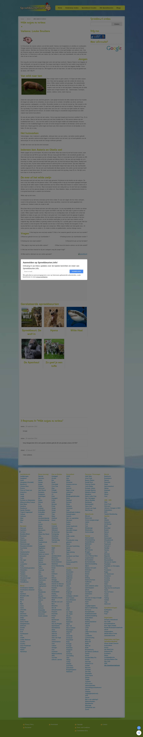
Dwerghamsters (25, 623)
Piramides (55, 613)
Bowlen (106, 530)
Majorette (107, 556)
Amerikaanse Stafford (26, 588)
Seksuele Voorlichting (72, 546)
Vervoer (87, 689)
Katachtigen (41, 496)
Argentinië (69, 576)
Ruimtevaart (55, 619)
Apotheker (23, 530)
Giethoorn (54, 574)
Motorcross (107, 558)
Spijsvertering (70, 552)
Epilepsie (69, 506)
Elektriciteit (88, 518)
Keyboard (107, 490)
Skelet (68, 548)
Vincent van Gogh (90, 508)
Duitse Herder (24, 621)
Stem (68, 554)
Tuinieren (88, 681)
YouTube (54, 657)
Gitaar (106, 484)
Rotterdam (69, 648)
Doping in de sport (90, 568)
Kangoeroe (41, 494)
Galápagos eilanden (72, 596)
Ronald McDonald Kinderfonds (113, 627)
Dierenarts (23, 540)
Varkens (40, 600)
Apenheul (23, 594)
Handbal (106, 548)
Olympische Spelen (110, 562)
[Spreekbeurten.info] (31, 7)
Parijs (68, 642)
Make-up (87, 639)
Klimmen (107, 554)
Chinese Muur (24, 486)
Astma (68, 486)
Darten (106, 534)
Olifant (40, 532)
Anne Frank (88, 478)
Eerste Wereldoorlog (58, 566)
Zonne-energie (89, 532)
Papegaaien (41, 546)
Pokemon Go (89, 663)
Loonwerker (23, 564)
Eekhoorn (23, 625)
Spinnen (40, 562)
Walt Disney (88, 510)
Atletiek (106, 520)
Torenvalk (41, 570)
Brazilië (68, 582)
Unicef (106, 629)
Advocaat (23, 528)
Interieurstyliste (25, 552)
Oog (67, 534)
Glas (53, 576)
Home (60, 8)
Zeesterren (41, 614)
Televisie (54, 633)
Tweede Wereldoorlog (110, 514)
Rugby (106, 572)
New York (69, 626)
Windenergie (89, 528)
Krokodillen (41, 510)
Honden (40, 482)
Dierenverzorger (25, 544)
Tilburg (68, 659)
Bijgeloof (87, 548)
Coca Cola (55, 486)
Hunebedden (55, 582)
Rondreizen (23, 508)
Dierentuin (23, 613)
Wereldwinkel (89, 703)
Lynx (39, 522)
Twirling (106, 598)
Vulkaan (22, 514)
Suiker (53, 512)
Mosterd (54, 504)
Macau (68, 616)
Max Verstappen (90, 498)
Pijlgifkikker (41, 548)
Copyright (79, 724)
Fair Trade (107, 621)
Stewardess (23, 570)
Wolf (39, 602)
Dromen (87, 572)
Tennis (106, 590)
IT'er (21, 550)
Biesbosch (23, 484)
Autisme (68, 488)
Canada (68, 584)
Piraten (54, 615)
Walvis (40, 590)
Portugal (68, 644)
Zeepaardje (41, 610)
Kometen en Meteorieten (27, 500)
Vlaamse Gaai (42, 578)
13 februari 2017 (30, 450)
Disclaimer (28, 727)
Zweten (68, 564)
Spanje (68, 651)
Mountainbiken (108, 560)
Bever (22, 600)
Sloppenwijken (108, 631)
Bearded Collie (24, 596)
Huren (87, 602)
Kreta (68, 610)
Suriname (69, 653)
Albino (68, 480)
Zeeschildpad (42, 612)
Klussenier (23, 556)
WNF (105, 663)
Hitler (105, 502)
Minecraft (88, 641)
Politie (22, 566)
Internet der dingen (57, 586)
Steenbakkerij (56, 627)
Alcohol (54, 478)
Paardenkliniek (42, 542)
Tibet (67, 657)
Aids (67, 478)
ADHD (68, 476)
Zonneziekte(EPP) (71, 562)
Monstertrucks (89, 649)
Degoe (22, 612)
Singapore (69, 650)
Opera (106, 492)
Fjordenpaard (24, 633)
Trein (53, 643)
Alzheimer (69, 482)
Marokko (69, 618)
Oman (68, 634)
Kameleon (41, 492)
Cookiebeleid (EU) (82, 730)
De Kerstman (56, 532)
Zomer (87, 709)
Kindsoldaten (89, 617)
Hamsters (41, 478)
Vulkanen (23, 516)
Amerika (68, 570)
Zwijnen (40, 576)
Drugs (87, 576)
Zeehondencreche (109, 635)
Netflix (87, 643)
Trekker (54, 645)
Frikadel (54, 490)
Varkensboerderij (90, 685)
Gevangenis (88, 592)
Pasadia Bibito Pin (90, 657)
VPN (86, 695)
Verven (87, 697)
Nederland (69, 622)
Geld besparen (89, 588)
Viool (105, 496)
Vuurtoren (54, 651)
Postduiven (41, 552)
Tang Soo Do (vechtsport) (112, 588)
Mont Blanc (23, 504)
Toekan (40, 568)
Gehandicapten (70, 514)
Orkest (106, 494)
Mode (53, 600)
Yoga (105, 602)
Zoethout (54, 518)
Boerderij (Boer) (25, 534)
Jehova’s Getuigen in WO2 (112, 508)
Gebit (68, 510)
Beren (22, 598)
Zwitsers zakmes (57, 659)
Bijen (21, 604)
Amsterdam (69, 572)
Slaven (54, 621)
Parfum (87, 653)
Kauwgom (55, 498)
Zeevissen (107, 604)
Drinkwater (88, 570)
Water (53, 516)
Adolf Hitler (88, 476)
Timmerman (23, 576)
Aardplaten (23, 478)
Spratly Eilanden (25, 510)
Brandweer (23, 536)
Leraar (22, 562)
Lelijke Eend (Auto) (91, 631)
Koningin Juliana (90, 488)
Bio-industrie (89, 550)
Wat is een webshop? (91, 699)
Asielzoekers (108, 645)
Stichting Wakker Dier (110, 659)
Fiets (53, 570)
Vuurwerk (54, 542)
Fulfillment (88, 582)
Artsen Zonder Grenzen (111, 643)
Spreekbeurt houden (89, 8)
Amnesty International (111, 619)
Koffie (53, 500)
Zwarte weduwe (43, 616)
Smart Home (89, 675)
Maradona (88, 494)
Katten (40, 500)
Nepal (68, 624)
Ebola (68, 504)
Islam (86, 604)
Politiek (87, 665)
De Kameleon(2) (90, 562)
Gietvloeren (88, 594)
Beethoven (107, 476)
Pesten (87, 659)
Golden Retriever (25, 639)
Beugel (68, 494)
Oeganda (69, 632)
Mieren (40, 526)
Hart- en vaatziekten (72, 518)
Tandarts (22, 572)
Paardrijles (107, 564)
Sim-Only (88, 671)
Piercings (88, 661)
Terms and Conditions (83, 727)
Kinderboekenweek (91, 613)
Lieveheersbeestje (43, 518)
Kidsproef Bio (108, 651)
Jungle (22, 496)
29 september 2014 (31, 426)
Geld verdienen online (91, 586)
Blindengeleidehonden (72, 496)
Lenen (87, 627)
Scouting (107, 578)
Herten (40, 480)
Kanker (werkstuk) (71, 526)
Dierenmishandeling (91, 564)
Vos (39, 588)
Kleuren (87, 623)
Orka (39, 536)
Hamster (40, 476)
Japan (68, 608)
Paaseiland (69, 640)
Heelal (22, 494)
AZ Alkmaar (107, 524)
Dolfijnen (22, 619)
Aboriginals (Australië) (26, 482)
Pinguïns (41, 550)
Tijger (40, 566)
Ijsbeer (40, 484)
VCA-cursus (88, 683)
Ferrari (53, 568)
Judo (105, 552)
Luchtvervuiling (89, 637)
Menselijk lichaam (71, 530)
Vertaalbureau (24, 582)
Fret (21, 635)
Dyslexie (69, 502)
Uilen (39, 572)
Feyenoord (107, 544)
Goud (86, 596)
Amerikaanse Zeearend (27, 590)
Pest (67, 538)
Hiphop (106, 488)
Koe (39, 504)
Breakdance (107, 478)
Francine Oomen (90, 484)
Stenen (87, 677)
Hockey (106, 550)
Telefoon (54, 631)
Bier (53, 480)
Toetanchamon (56, 641)
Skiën (106, 584)
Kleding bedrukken (90, 621)
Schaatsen (107, 576)
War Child (107, 661)
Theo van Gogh (56, 637)
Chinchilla (23, 610)
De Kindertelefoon (109, 623)
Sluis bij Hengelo (57, 623)
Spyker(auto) (55, 625)
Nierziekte (69, 532)
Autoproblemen (89, 542)
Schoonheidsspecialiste (27, 568)
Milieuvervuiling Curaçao (27, 502)
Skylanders (88, 673)
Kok (21, 558)
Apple (53, 548)
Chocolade (55, 484)
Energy (106, 612)
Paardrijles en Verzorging (111, 566)
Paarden (40, 538)
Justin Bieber (89, 486)
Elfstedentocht (108, 540)
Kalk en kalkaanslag (91, 608)
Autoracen (107, 522)
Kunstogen (69, 528)
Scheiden (88, 669)
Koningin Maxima (90, 490)
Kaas (53, 496)
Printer (87, 655)
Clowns (22, 538)
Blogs (119, 8)
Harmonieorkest (109, 486)
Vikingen (54, 647)
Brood (53, 482)
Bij (21, 602)
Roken (68, 544)
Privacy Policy (29, 724)
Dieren (29, 19)
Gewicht (68, 516)
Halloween (55, 528)
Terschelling (69, 655)
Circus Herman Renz (91, 556)
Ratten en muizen (43, 554)
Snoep (53, 508)
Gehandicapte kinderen (73, 512)
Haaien (22, 649)
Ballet (106, 526)
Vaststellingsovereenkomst (93, 687)
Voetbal (106, 600)
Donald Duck (89, 482)
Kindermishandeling (91, 615)
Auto (53, 550)
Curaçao (68, 588)
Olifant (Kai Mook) (43, 534)
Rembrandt (88, 502)
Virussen (69, 560)
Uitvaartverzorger (25, 578)
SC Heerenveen (109, 574)
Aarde (22, 480)
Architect (23, 532)
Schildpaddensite (109, 657)
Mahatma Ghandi (90, 492)
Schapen (41, 558)
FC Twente (107, 542)
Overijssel (69, 638)
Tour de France (108, 592)
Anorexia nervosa (71, 484)
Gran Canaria (70, 598)
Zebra (40, 604)
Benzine (87, 546)
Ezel (21, 631)
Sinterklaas (55, 536)
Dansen (106, 480)
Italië (67, 604)
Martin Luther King (90, 496)
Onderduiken (108, 510)
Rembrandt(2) (89, 504)
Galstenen (69, 508)
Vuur (53, 649)
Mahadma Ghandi (57, 598)
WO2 (105, 512)
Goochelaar (23, 548)
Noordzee (23, 506)
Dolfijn (22, 617)
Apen (21, 592)
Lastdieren (41, 514)
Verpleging (23, 580)
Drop (53, 488)
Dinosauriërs (24, 615)
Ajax (105, 518)
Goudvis (22, 641)
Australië (69, 580)
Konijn (40, 506)
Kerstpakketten (89, 612)
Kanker (68, 522)
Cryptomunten (89, 558)
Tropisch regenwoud (26, 512)
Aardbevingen (24, 476)
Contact (105, 724)
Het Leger (23, 560)
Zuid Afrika (69, 665)
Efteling (87, 578)
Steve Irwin (88, 506)
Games (87, 584)
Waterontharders (90, 701)
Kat (39, 498)
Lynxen (40, 524)
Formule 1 (107, 546)
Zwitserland (69, 667)
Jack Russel (42, 490)
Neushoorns (41, 530)
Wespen (40, 596)
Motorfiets (55, 606)
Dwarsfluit (107, 482)
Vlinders (40, 582)
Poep (53, 617)
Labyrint (87, 625)
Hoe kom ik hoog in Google (93, 598)
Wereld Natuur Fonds (110, 633)
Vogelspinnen (42, 586)
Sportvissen (107, 586)
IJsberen (40, 486)
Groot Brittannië (71, 600)
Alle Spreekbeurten (106, 8)
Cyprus (68, 590)
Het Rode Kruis (108, 649)
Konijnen (40, 508)
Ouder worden (70, 536)
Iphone (87, 590)
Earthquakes (108, 610)
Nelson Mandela (90, 500)
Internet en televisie (58, 584)
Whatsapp (88, 705)
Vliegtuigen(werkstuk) (91, 693)
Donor (68, 498)
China (68, 586)
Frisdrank (54, 492)
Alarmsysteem (89, 538)
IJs (52, 494)
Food (105, 613)
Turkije (68, 661)
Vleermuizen (42, 580)
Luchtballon (88, 635)
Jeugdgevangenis (90, 606)
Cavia (22, 606)
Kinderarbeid (55, 592)
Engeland (69, 592)
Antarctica (69, 574)
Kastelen (54, 588)
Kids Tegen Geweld (110, 625)
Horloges (54, 580)
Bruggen (87, 552)
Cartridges (88, 554)
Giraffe (22, 637)
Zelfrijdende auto (90, 707)
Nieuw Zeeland (70, 628)
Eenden (22, 627)
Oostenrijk (69, 636)
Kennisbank (54, 724)
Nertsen (40, 528)
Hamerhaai (23, 651)
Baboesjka (88, 544)
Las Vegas (69, 612)
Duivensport (107, 538)
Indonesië (69, 602)
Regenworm (41, 556)
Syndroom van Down (72, 556)
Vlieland (68, 663)
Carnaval (54, 526)
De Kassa (88, 610)
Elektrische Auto (90, 580)
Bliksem (87, 516)
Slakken (40, 560)
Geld (53, 572)
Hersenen (69, 520)
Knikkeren (55, 596)
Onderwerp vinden (72, 8)
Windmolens (89, 530)
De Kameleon (89, 560)
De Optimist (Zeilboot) (91, 651)
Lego (86, 629)
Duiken (106, 536)
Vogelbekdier (42, 584)
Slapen (68, 550)
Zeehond (40, 606)
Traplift (87, 679)
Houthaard (88, 600)
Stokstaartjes (42, 564)
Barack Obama (89, 480)
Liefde (87, 633)
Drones (87, 574)
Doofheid (69, 500)
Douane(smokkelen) (26, 546)
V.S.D (68, 558)
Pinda (53, 506)
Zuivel (53, 520)
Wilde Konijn (42, 598)
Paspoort (54, 612)
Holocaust (107, 506)
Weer (21, 518)
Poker (106, 568)
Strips (53, 629)
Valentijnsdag (56, 540)
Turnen (106, 594)
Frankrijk (69, 594)
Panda (40, 544)
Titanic (54, 639)
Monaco (68, 620)
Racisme (87, 667)
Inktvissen (41, 488)
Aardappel (55, 476)
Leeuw (40, 516)
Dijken (87, 566)
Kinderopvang (24, 554)
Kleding (54, 594)
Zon (21, 522)
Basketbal (107, 528)
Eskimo (22, 488)
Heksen (54, 578)
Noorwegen (69, 630)
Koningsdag (55, 534)
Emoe (22, 629)
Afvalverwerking (90, 540)
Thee (53, 514)
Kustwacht (107, 653)
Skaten (106, 582)
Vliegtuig (87, 691)
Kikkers (40, 502)
